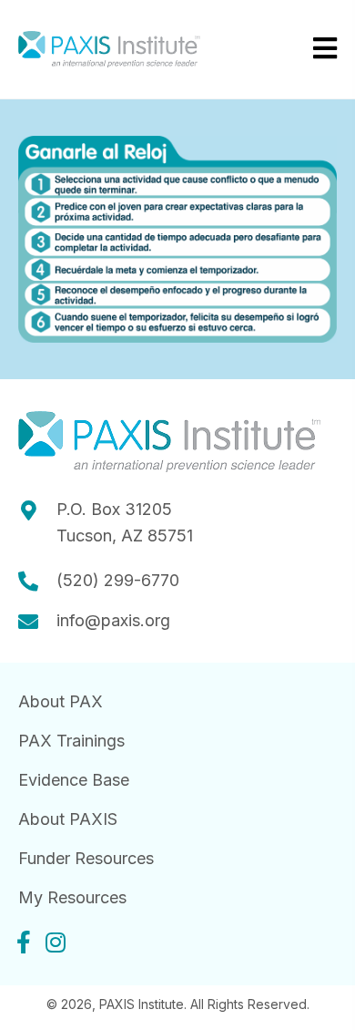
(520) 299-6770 (117, 580)
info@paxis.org (113, 620)
